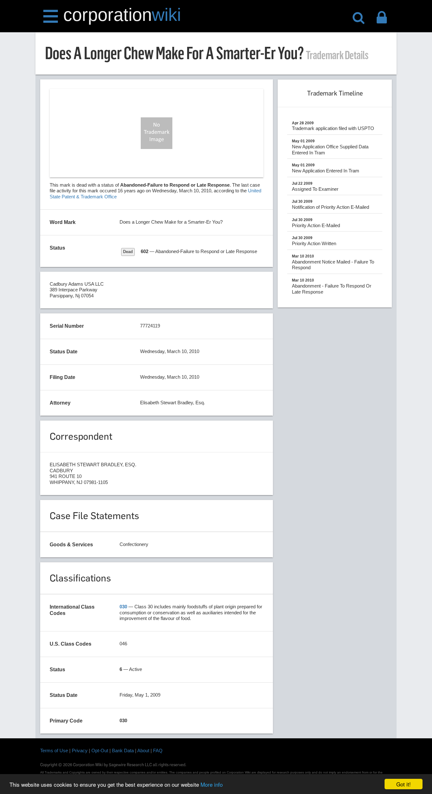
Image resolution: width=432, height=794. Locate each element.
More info (212, 784)
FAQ (158, 750)
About (143, 750)
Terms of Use (54, 750)
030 (123, 606)
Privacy (80, 750)
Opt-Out (99, 750)
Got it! (403, 784)
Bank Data (123, 750)
